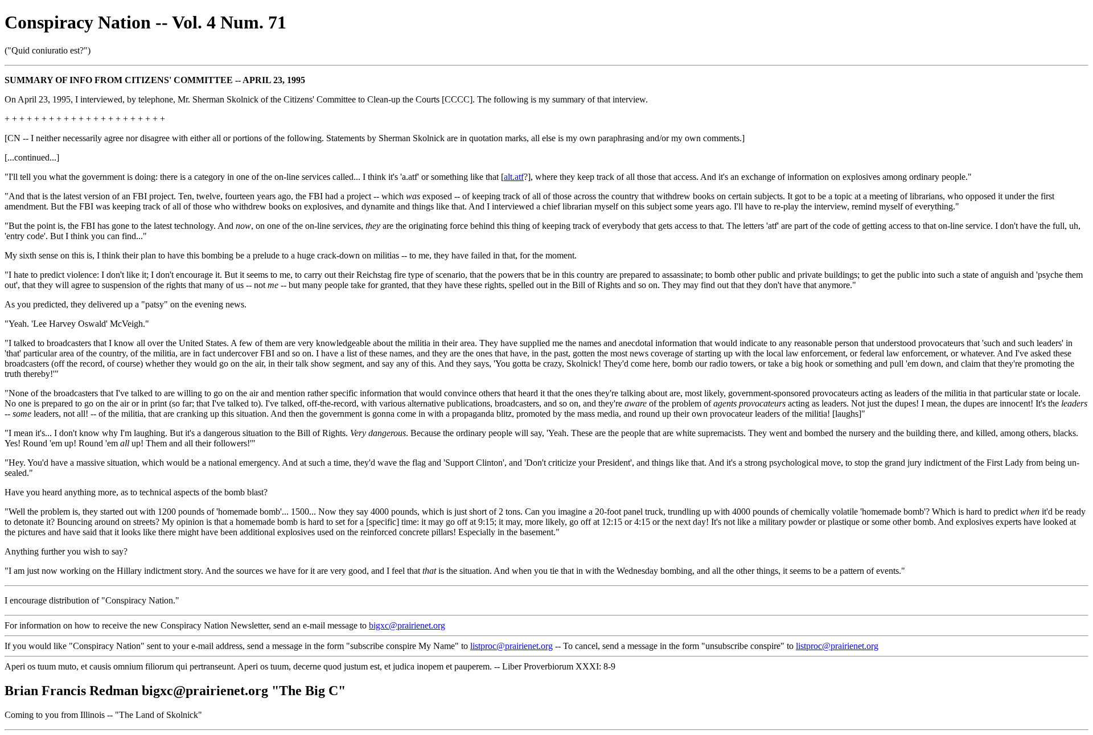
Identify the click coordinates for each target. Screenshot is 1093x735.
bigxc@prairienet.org (407, 625)
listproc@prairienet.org (511, 646)
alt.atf (514, 177)
